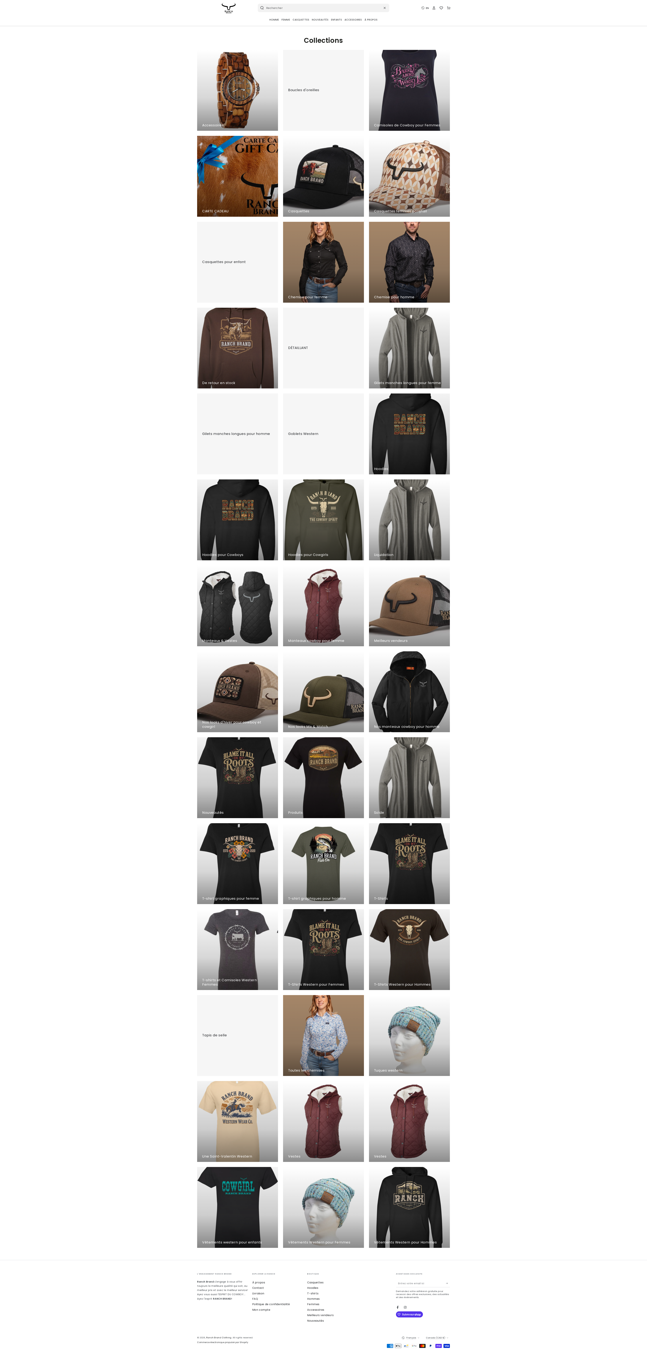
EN (427, 8)
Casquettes (315, 1282)
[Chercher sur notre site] (262, 8)
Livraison (258, 1293)
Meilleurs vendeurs (320, 1315)
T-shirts (312, 1293)
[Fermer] (385, 8)
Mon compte (261, 1310)
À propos (258, 1282)
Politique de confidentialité (271, 1304)
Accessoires (315, 1310)
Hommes (313, 1299)
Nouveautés (315, 1321)
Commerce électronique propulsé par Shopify (222, 1342)
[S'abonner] (448, 1283)
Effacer (376, 7)
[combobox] (318, 8)
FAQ (255, 1299)
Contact (258, 1288)
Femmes (313, 1304)
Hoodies (312, 1288)
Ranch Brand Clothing (219, 1337)
